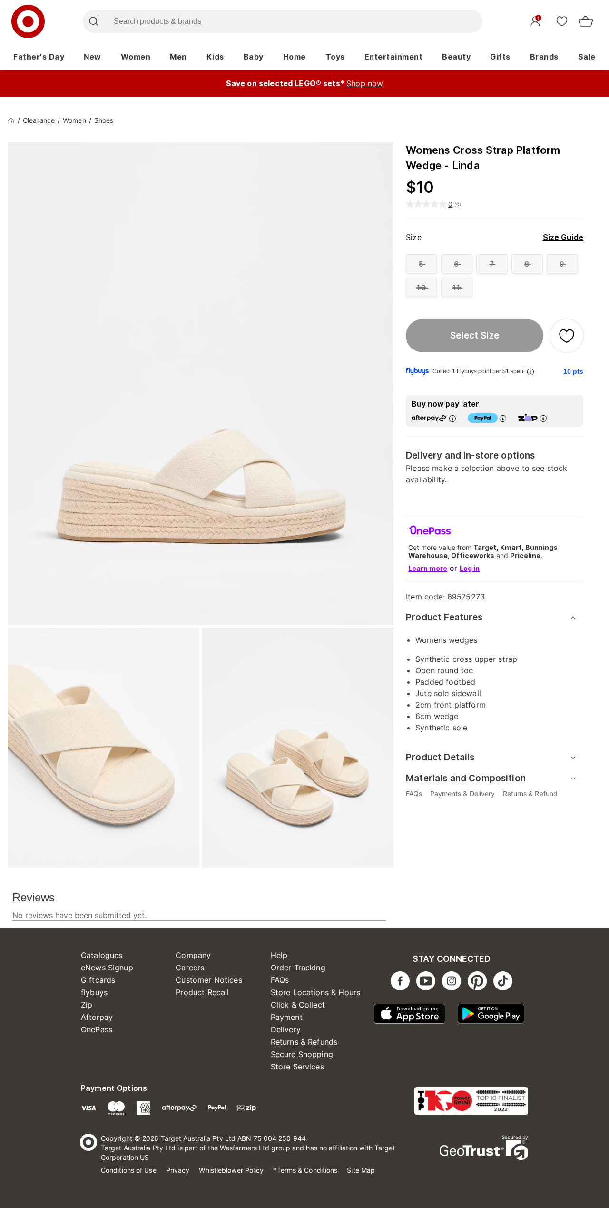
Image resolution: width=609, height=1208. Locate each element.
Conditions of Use (129, 1170)
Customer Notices (209, 980)
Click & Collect (298, 1004)
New (92, 56)
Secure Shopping (302, 1054)
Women (136, 56)
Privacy (178, 1170)
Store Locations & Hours (315, 992)
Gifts (500, 56)
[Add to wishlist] (566, 335)
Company (193, 955)
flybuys (94, 992)
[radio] (421, 264)
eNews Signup (107, 967)
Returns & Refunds (304, 1042)
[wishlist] (562, 21)
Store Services (297, 1066)
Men (178, 56)
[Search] (93, 21)
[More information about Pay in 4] (503, 418)
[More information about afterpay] (452, 418)
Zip (86, 1004)
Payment (287, 1017)
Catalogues (102, 955)
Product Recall (202, 992)
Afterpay (97, 1017)
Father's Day (38, 56)
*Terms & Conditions (305, 1170)
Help (279, 955)
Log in (470, 568)
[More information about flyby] (530, 371)
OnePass (96, 1029)
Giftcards (98, 980)
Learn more (427, 568)
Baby (254, 56)
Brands (544, 56)
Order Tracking (298, 967)
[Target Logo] (28, 21)
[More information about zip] (543, 418)
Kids (215, 56)
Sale (587, 56)
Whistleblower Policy (231, 1170)
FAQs (280, 980)
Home (294, 56)
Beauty (456, 56)
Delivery (286, 1029)
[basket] (586, 21)
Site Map (361, 1170)
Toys (335, 56)
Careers (190, 967)
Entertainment (393, 56)
